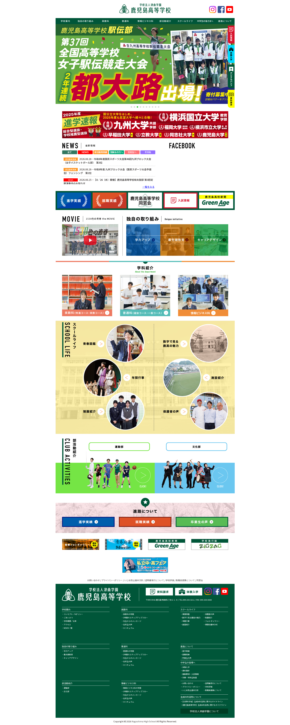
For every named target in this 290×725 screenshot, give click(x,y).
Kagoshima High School (144, 721)
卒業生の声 (186, 658)
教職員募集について (185, 580)
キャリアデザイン (71, 658)
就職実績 (186, 654)
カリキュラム (128, 628)
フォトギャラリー (212, 621)
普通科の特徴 (128, 651)
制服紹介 (208, 617)
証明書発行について (154, 580)
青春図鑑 (186, 614)
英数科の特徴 (128, 614)
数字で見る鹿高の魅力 (191, 617)
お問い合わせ (93, 580)
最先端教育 (68, 654)
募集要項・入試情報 (190, 674)
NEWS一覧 (68, 628)
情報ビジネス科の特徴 (132, 688)
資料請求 (186, 670)
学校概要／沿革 (70, 621)
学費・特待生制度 (189, 677)
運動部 (66, 688)
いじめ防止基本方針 (133, 580)
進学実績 (186, 651)
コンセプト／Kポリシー (73, 614)
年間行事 (186, 621)
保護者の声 (209, 614)
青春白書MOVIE (211, 624)
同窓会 (200, 580)
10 (158, 107)
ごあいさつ (68, 617)
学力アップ (68, 651)
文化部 (66, 691)
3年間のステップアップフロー (135, 617)
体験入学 (186, 667)
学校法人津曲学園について (204, 711)
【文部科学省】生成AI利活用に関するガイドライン (202, 701)
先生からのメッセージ (132, 621)
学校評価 (170, 580)
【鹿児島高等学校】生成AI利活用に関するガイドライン (204, 705)
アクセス (67, 624)
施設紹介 (186, 624)
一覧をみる (148, 187)
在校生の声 (127, 624)
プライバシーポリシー (112, 580)
